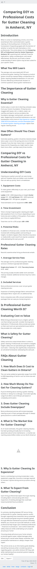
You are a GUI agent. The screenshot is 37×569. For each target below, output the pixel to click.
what (8, 567)
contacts (23, 567)
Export (8, 558)
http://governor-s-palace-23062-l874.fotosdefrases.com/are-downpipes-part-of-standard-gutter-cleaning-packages (18, 121)
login (29, 567)
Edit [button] (2, 558)
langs (17, 567)
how (13, 567)
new (4, 567)
